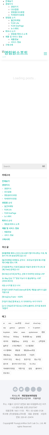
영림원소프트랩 (20, 355)
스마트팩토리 (17, 346)
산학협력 (42, 341)
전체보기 (6, 181)
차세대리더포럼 (17, 14)
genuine (22, 327)
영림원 (17, 350)
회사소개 (16, 395)
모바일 (25, 341)
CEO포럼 (18, 323)
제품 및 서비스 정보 (13, 36)
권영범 (38, 336)
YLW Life (15, 23)
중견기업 (27, 359)
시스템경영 (29, 346)
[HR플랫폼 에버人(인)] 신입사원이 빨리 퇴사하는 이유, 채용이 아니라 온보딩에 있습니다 (24, 254)
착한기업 (21, 368)
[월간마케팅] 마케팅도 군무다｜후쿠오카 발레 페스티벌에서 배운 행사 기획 (23, 261)
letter (16, 332)
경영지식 (9, 4)
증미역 (5, 364)
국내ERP (16, 336)
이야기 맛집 (7, 359)
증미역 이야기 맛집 (19, 364)
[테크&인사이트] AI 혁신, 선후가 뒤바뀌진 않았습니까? (23, 274)
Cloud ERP (37, 323)
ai (4, 323)
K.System (36, 327)
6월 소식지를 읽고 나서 (11, 285)
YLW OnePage (17, 25)
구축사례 (9, 44)
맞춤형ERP (15, 341)
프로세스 (6, 373)
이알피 (32, 355)
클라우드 (39, 368)
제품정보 (15, 39)
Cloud (27, 323)
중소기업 (37, 359)
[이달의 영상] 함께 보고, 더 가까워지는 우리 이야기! (22, 301)
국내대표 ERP (27, 336)
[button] (45, 54)
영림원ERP (7, 355)
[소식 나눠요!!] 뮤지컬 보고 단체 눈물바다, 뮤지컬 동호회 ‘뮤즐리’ (24, 307)
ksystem (6, 332)
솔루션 (5, 346)
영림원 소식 (10, 17)
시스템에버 (7, 350)
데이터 (5, 341)
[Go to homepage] (16, 53)
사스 (33, 341)
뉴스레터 (15, 28)
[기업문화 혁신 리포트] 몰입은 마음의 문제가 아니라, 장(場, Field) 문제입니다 (23, 268)
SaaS (23, 332)
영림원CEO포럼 (17, 12)
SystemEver (33, 332)
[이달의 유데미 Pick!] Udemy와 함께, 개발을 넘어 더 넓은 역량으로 (24, 291)
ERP (4, 327)
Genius (12, 327)
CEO (9, 323)
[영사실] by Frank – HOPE (12, 297)
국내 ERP (6, 336)
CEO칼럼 (15, 9)
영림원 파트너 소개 (19, 34)
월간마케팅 (15, 20)
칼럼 (30, 368)
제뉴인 (18, 359)
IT (28, 327)
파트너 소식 (10, 31)
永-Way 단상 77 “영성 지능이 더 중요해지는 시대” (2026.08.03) (21, 279)
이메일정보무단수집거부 (20, 398)
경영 (43, 332)
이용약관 (37, 398)
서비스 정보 (16, 42)
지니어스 (32, 364)
